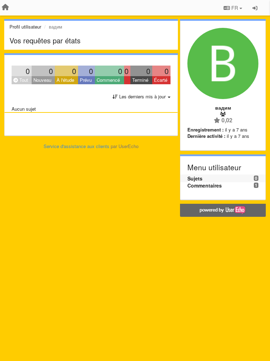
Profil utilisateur (25, 26)
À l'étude (65, 80)
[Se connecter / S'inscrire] (255, 8)
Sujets (194, 178)
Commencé (108, 80)
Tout (23, 80)
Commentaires (204, 185)
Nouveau (42, 80)
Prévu (86, 80)
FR (234, 7)
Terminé (140, 80)
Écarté (160, 80)
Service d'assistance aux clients (76, 146)
